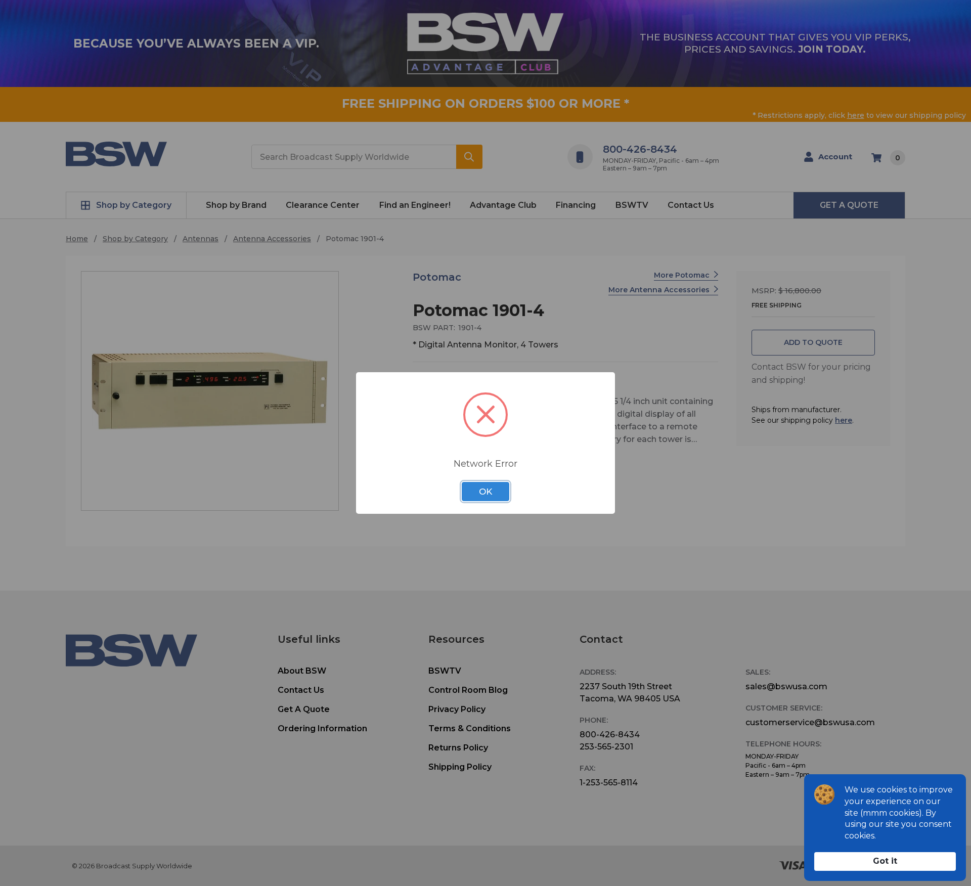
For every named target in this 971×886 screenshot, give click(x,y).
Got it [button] (885, 861)
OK (485, 491)
